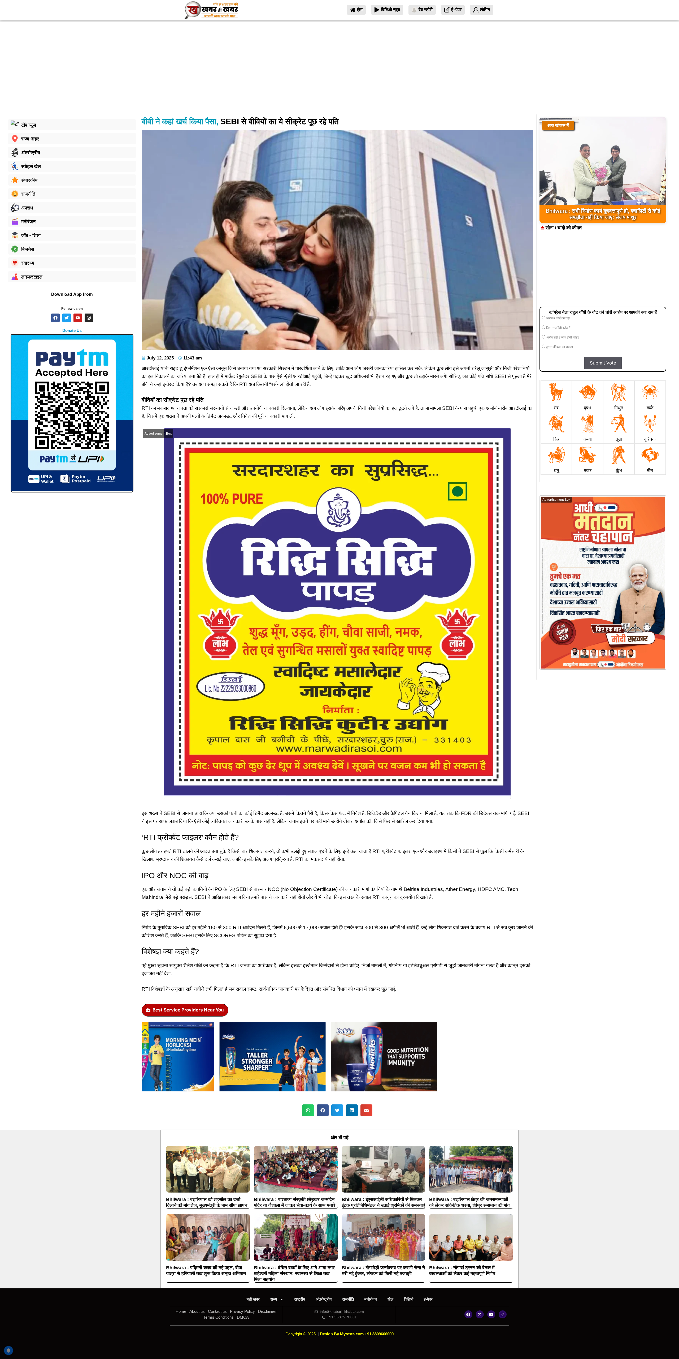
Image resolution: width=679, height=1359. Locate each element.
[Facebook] (468, 1314)
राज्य (273, 1299)
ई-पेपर (428, 1299)
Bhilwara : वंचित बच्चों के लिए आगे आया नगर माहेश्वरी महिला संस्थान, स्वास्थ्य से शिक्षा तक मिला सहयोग (294, 1273)
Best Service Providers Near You (188, 1010)
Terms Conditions (218, 1317)
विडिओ (408, 1299)
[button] (308, 1110)
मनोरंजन (370, 1299)
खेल (390, 1299)
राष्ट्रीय (299, 1299)
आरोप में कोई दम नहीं (557, 318)
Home (181, 1311)
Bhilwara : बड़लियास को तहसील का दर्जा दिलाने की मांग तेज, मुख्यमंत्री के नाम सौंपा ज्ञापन (206, 1202)
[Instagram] (503, 1314)
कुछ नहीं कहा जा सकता (559, 347)
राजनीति (348, 1299)
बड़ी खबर (253, 1299)
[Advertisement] (339, 74)
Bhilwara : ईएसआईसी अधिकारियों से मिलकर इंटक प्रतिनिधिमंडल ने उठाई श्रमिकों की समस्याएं (383, 1202)
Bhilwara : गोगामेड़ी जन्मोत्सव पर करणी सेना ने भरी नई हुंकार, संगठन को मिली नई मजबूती (383, 1270)
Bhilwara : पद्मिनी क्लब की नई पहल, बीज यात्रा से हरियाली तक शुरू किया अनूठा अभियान (206, 1270)
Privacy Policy (242, 1311)
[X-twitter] (480, 1314)
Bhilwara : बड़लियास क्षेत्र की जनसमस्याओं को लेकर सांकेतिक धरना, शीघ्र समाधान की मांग (469, 1202)
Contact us (217, 1311)
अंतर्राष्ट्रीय (324, 1299)
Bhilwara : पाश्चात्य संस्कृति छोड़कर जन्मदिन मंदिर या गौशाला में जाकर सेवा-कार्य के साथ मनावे (294, 1202)
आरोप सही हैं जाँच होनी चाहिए (562, 337)
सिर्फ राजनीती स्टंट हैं (557, 328)
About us (197, 1311)
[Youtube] (491, 1314)
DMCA (243, 1317)
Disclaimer (267, 1311)
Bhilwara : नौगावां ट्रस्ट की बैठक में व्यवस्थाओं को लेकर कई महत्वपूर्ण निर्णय (462, 1270)
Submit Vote (603, 363)
